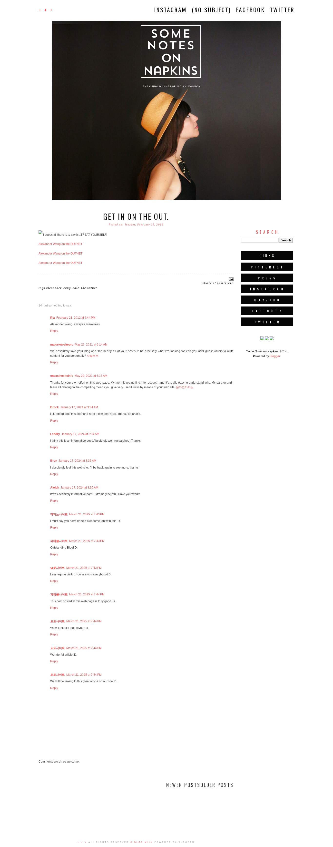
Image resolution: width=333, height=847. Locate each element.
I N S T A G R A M (267, 288)
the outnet (89, 288)
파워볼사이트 (59, 541)
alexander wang (58, 288)
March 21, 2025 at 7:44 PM (87, 594)
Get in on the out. (136, 216)
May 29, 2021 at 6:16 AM (91, 376)
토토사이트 (57, 621)
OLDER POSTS (217, 784)
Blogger (275, 356)
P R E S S (267, 277)
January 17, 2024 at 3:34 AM (79, 407)
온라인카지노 (185, 387)
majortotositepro (61, 344)
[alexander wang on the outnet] (40, 234)
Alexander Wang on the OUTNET (60, 244)
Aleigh (54, 487)
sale (76, 288)
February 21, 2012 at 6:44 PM (75, 317)
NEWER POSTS (183, 784)
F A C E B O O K (267, 310)
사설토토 (92, 355)
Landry (55, 434)
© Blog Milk (142, 842)
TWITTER (282, 9)
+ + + (46, 9)
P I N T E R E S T (267, 266)
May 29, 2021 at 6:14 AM (91, 344)
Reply (54, 331)
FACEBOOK (250, 9)
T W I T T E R (267, 321)
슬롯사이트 (57, 568)
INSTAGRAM (170, 9)
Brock (54, 407)
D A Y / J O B (267, 299)
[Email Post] (231, 278)
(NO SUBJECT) (211, 9)
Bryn (53, 460)
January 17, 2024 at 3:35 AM (77, 460)
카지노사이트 (59, 514)
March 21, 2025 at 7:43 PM (87, 514)
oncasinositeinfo (61, 376)
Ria (52, 317)
